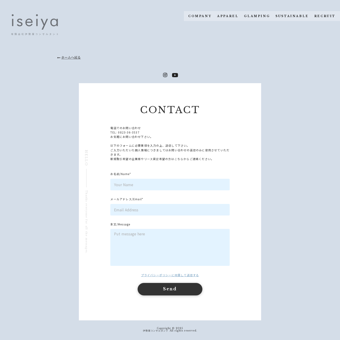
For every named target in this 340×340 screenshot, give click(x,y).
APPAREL (227, 16)
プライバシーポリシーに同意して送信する (170, 275)
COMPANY (200, 16)
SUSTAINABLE (292, 16)
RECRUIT (325, 16)
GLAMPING (257, 16)
